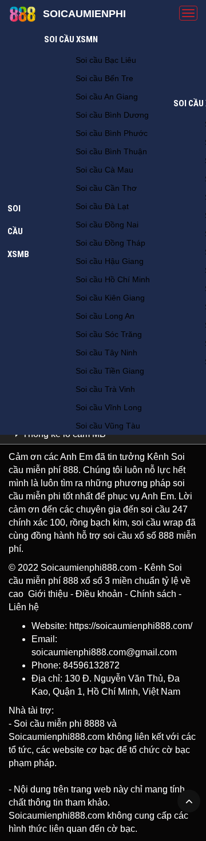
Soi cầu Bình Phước (112, 133)
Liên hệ (24, 607)
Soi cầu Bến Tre (104, 78)
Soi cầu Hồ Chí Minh (113, 279)
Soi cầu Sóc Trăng (109, 334)
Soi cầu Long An (105, 316)
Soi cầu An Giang (107, 96)
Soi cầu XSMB (18, 231)
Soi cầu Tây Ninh (106, 352)
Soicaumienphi (84, 13)
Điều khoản (99, 594)
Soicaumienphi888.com (89, 567)
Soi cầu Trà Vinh (105, 389)
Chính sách (153, 594)
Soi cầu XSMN (71, 39)
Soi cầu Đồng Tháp (110, 242)
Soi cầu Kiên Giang (110, 297)
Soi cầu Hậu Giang (110, 261)
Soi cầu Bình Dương (112, 114)
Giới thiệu (48, 594)
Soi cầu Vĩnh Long (109, 407)
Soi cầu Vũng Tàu (108, 425)
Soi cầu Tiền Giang (110, 370)
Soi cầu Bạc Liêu (106, 60)
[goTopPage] (188, 801)
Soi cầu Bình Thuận (111, 151)
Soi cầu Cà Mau (104, 169)
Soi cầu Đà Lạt (102, 206)
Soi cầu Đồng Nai (107, 224)
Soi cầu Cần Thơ (106, 188)
